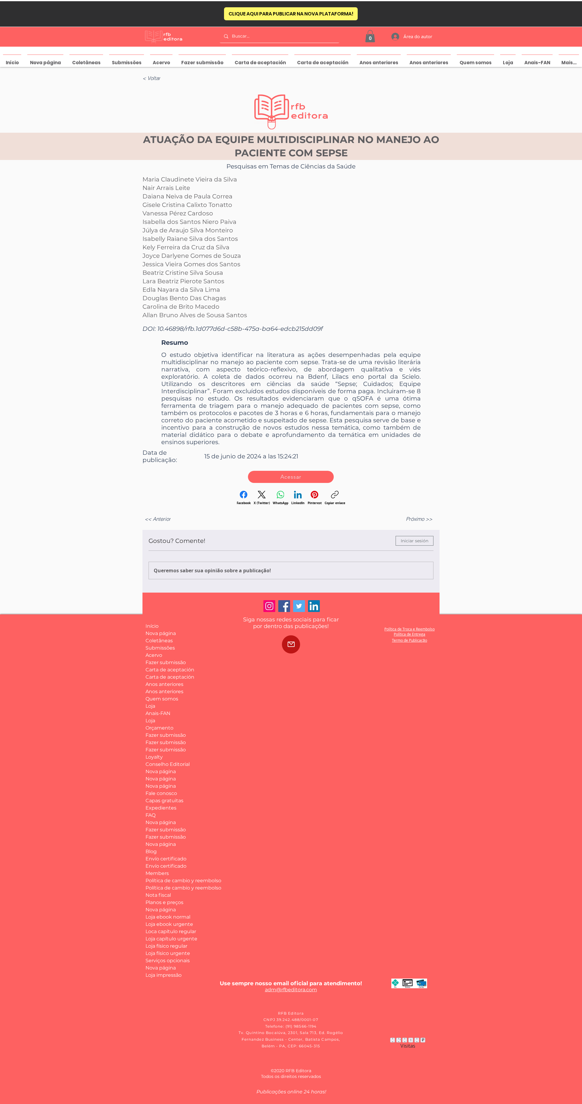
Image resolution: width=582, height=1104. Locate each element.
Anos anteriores (164, 684)
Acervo (154, 655)
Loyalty (154, 757)
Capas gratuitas (164, 800)
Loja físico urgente (168, 953)
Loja (150, 706)
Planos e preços (164, 902)
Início (152, 626)
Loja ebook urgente (168, 924)
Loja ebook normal (168, 917)
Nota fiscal (158, 895)
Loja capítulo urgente (168, 939)
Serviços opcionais (168, 960)
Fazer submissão (166, 662)
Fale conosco (161, 793)
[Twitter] (299, 606)
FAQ (151, 815)
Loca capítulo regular (168, 931)
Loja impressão (164, 975)
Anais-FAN (158, 713)
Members (157, 873)
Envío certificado (166, 859)
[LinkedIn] (314, 606)
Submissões (160, 648)
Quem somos (162, 699)
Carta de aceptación (168, 670)
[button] (370, 36)
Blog (151, 851)
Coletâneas (159, 640)
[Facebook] (284, 606)
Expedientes (161, 808)
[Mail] (291, 644)
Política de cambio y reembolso (168, 880)
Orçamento (159, 728)
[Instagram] (269, 606)
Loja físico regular (166, 946)
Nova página (161, 633)
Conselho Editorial (168, 764)
